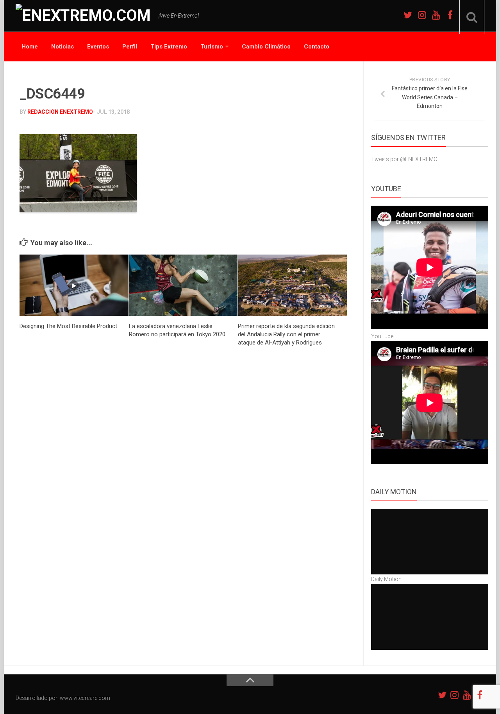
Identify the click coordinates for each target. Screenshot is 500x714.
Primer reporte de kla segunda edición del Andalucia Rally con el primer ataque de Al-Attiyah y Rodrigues (286, 334)
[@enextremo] (422, 15)
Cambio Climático (266, 46)
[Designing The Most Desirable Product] (74, 285)
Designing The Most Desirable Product (68, 326)
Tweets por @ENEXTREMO (404, 159)
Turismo (211, 46)
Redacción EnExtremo (60, 112)
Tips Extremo (168, 46)
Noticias (62, 46)
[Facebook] (450, 15)
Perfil (129, 46)
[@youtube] (436, 15)
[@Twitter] (407, 15)
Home (29, 46)
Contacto (316, 46)
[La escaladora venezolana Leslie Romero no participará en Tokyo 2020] (183, 285)
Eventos (98, 46)
